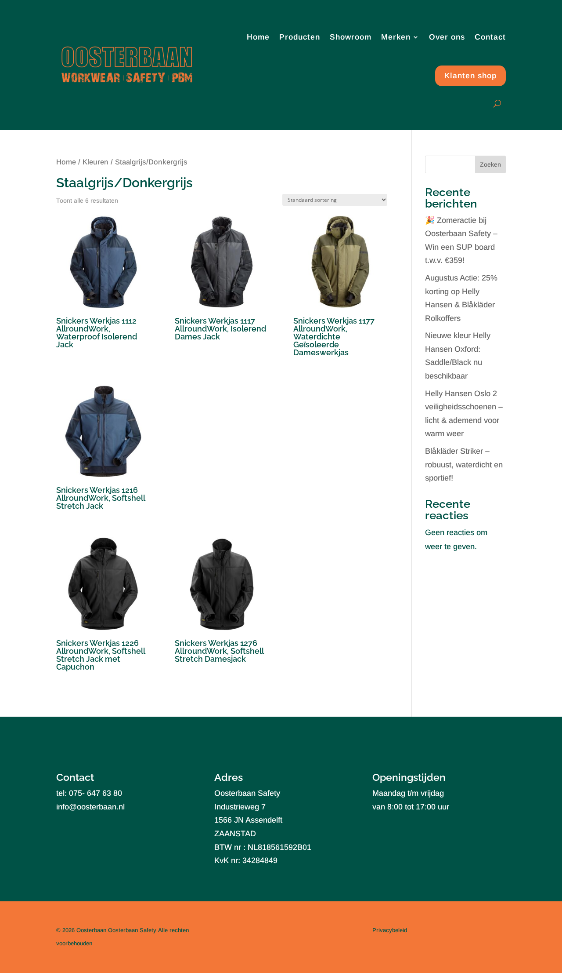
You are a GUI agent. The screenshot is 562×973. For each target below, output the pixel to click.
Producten (299, 37)
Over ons (447, 37)
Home (258, 37)
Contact (490, 37)
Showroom (350, 37)
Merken (396, 37)
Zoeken (490, 164)
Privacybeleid (389, 930)
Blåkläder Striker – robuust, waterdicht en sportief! (464, 464)
